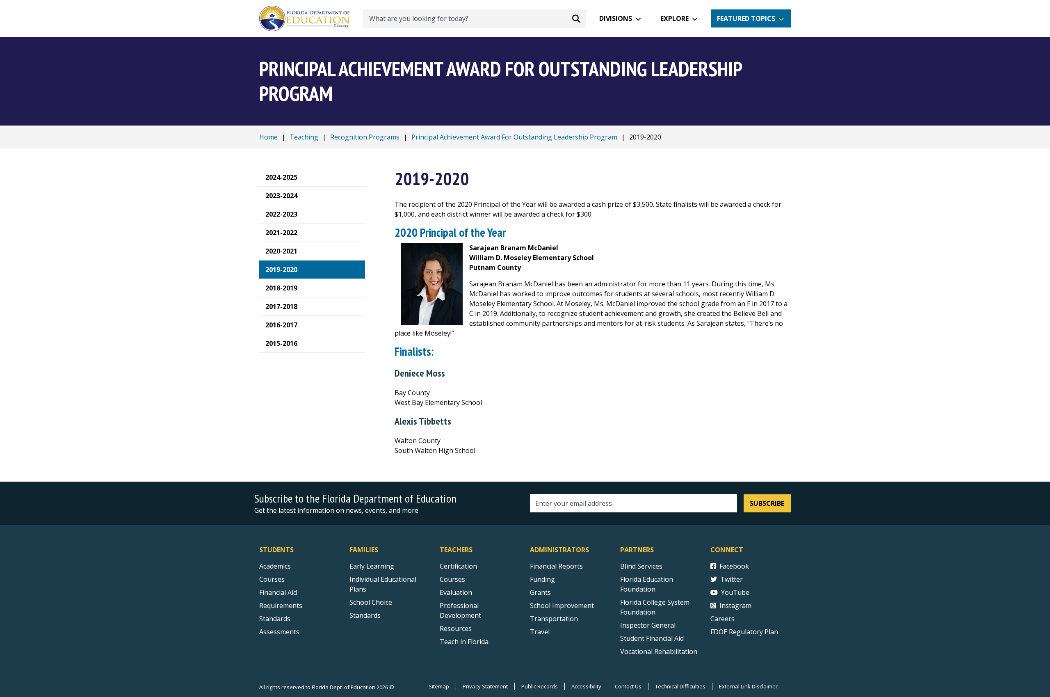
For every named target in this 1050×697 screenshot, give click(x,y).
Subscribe (767, 503)
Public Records (539, 686)
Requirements (280, 605)
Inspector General (648, 625)
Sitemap (439, 686)
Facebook (734, 566)
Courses (272, 579)
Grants (540, 592)
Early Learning (371, 566)
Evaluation (456, 592)
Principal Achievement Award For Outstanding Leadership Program (514, 137)
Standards (274, 618)
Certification (458, 566)
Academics (275, 566)
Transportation (554, 618)
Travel (540, 631)
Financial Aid (278, 592)
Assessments (279, 631)
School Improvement (562, 605)
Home (268, 137)
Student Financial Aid (652, 638)
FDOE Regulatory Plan (744, 631)
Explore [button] (674, 18)
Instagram (735, 605)
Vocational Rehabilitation (658, 651)
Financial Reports (556, 566)
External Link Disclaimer (748, 686)
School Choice (370, 602)
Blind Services (641, 566)
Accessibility (586, 686)
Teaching (304, 137)
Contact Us (628, 686)
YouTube (735, 592)
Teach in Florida (464, 641)
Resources (456, 628)
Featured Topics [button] (746, 18)
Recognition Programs (364, 137)
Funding (542, 579)
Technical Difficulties (680, 686)
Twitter (731, 579)
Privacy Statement (485, 686)
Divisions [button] (615, 18)
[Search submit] (576, 18)
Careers (722, 618)
